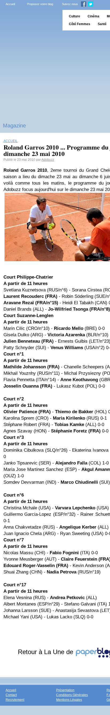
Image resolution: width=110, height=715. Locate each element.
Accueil (10, 4)
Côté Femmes (79, 24)
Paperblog (29, 20)
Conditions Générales (72, 695)
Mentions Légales (69, 700)
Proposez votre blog (40, 4)
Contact (11, 695)
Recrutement (15, 700)
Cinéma (93, 16)
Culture (74, 16)
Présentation (65, 690)
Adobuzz (47, 160)
